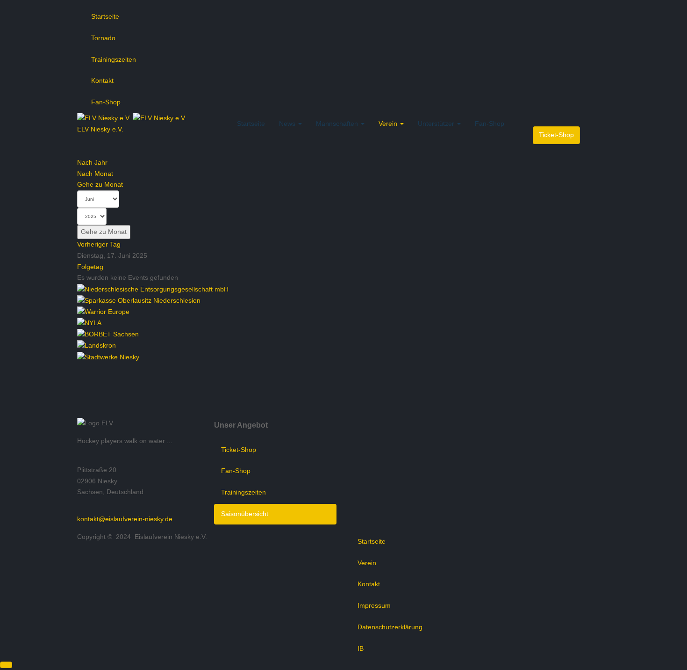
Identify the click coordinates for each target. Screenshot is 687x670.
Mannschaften (338, 123)
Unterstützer (437, 123)
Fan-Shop (106, 102)
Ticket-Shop (556, 134)
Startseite (105, 16)
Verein (389, 123)
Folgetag (90, 266)
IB (361, 648)
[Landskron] (96, 345)
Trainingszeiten (113, 59)
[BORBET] (108, 334)
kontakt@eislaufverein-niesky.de (124, 519)
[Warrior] (103, 311)
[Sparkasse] (138, 300)
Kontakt (102, 80)
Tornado (103, 38)
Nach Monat (95, 173)
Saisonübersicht (244, 513)
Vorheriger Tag (99, 244)
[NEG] (153, 288)
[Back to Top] (6, 665)
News (288, 123)
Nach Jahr (92, 162)
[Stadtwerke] (108, 356)
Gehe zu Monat (100, 184)
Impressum (374, 605)
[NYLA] (89, 323)
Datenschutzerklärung (390, 627)
